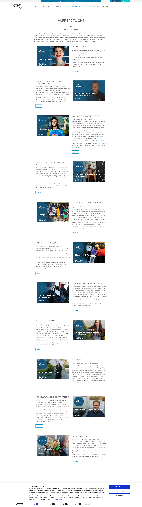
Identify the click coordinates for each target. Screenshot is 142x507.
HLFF (117, 1)
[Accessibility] (110, 1)
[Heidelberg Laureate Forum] (18, 6)
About (36, 6)
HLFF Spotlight (71, 20)
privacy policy (58, 499)
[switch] (52, 504)
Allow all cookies (119, 486)
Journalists (92, 6)
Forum (46, 6)
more (76, 71)
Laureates (57, 6)
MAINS (126, 1)
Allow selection (120, 491)
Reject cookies (119, 495)
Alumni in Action (71, 30)
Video (39, 426)
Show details (87, 504)
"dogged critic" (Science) (97, 140)
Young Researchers (74, 6)
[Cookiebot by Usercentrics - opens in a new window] (19, 504)
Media (105, 6)
